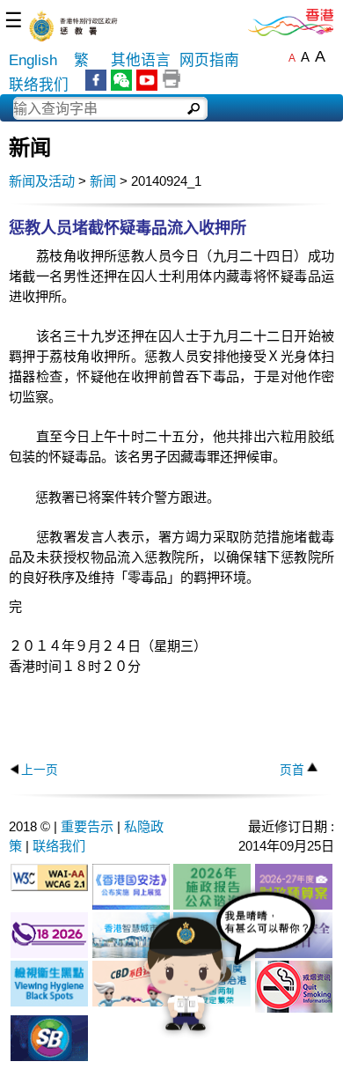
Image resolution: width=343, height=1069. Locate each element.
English (33, 60)
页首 (292, 770)
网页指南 (209, 60)
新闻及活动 (42, 180)
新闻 (103, 180)
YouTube (146, 80)
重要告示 (87, 826)
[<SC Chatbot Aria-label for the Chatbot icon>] (229, 975)
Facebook (95, 80)
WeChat (121, 80)
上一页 (39, 770)
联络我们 (39, 85)
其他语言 (141, 60)
